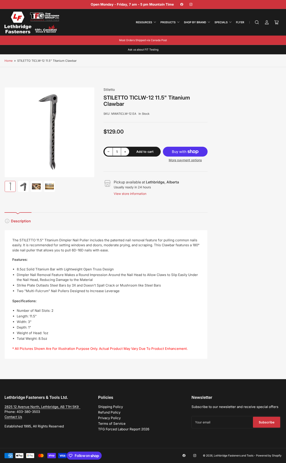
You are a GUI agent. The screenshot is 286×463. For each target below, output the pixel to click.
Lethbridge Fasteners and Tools (233, 455)
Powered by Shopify (269, 455)
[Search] (257, 22)
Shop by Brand (195, 22)
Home (8, 60)
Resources (144, 22)
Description (21, 221)
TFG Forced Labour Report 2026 (123, 429)
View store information (130, 193)
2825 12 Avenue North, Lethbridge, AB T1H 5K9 (42, 407)
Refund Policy (109, 412)
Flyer (240, 22)
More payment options (185, 160)
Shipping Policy (110, 407)
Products (168, 22)
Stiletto (109, 89)
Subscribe (266, 422)
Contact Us (13, 417)
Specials (221, 22)
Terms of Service (112, 423)
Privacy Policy (109, 418)
